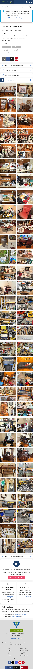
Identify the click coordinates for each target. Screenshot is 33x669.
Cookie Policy (24, 655)
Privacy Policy (24, 650)
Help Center (24, 654)
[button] (16, 65)
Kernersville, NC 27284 (20, 614)
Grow (9, 652)
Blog (9, 654)
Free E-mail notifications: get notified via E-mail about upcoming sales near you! (16, 643)
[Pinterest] (23, 662)
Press (24, 652)
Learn (9, 650)
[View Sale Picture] (8, 90)
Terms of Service (24, 648)
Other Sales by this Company (16, 18)
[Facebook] (9, 662)
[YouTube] (19, 662)
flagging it (28, 596)
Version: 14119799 (16, 638)
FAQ (9, 648)
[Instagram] (16, 662)
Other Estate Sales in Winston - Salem (18, 20)
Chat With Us (18, 630)
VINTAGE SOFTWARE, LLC (20, 633)
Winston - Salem (15, 616)
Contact (9, 655)
